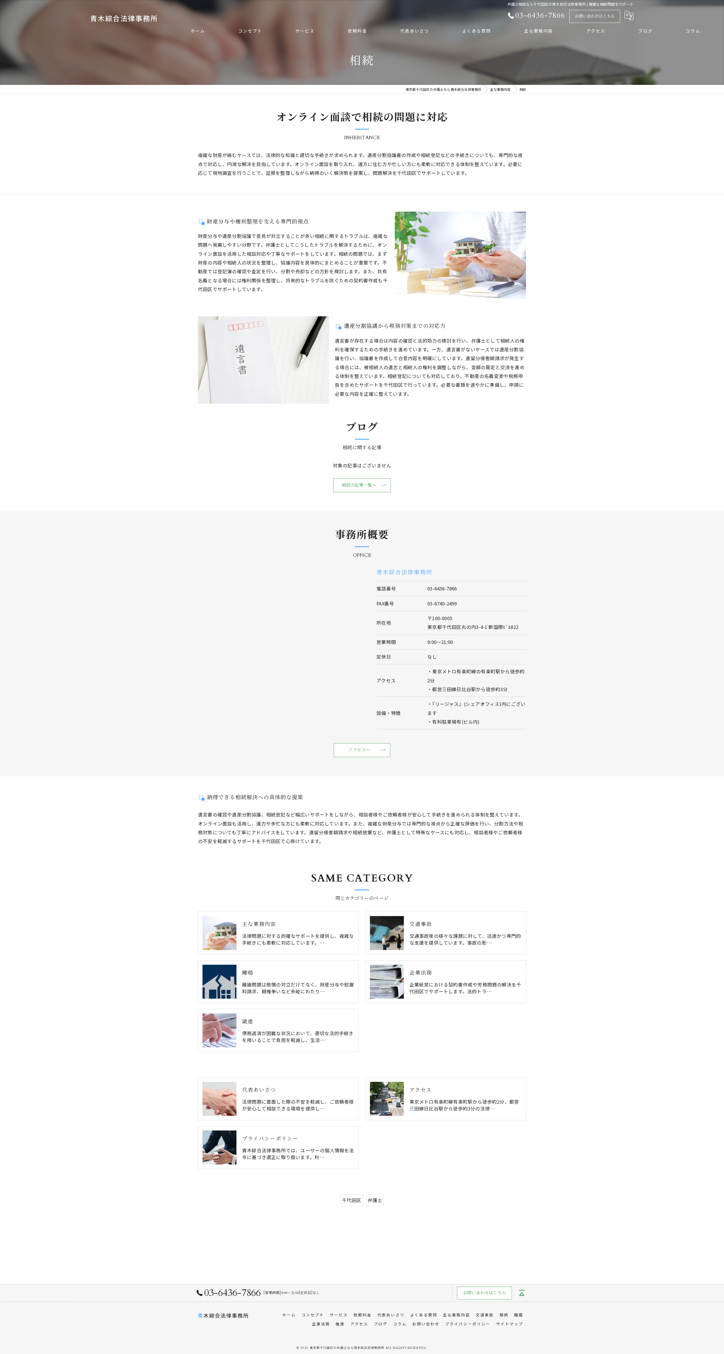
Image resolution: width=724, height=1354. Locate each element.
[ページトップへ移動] (521, 1293)
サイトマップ (509, 1324)
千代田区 (351, 1200)
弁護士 (375, 1200)
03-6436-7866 (442, 588)
